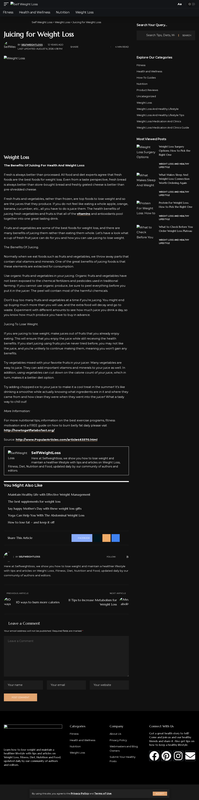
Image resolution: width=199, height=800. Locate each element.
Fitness (141, 65)
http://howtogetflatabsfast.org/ (29, 430)
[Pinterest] (166, 756)
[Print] (100, 47)
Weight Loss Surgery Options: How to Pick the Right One (174, 150)
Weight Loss (144, 102)
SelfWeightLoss (32, 44)
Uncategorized (146, 96)
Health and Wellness (149, 71)
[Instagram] (178, 756)
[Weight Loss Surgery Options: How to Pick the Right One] (146, 152)
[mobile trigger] (7, 4)
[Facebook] (123, 557)
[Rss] (127, 557)
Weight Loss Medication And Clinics (159, 121)
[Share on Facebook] (82, 47)
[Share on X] (88, 47)
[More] (106, 47)
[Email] (94, 47)
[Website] (118, 557)
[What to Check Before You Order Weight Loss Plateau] (146, 232)
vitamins (83, 214)
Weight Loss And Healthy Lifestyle (158, 108)
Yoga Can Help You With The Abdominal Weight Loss (46, 515)
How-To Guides (146, 77)
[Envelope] (190, 756)
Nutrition (142, 83)
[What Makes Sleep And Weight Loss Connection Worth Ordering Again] (146, 180)
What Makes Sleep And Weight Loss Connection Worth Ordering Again (174, 179)
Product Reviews (147, 90)
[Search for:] (160, 35)
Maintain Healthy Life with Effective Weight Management (49, 494)
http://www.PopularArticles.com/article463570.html (56, 439)
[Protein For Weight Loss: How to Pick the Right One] (146, 208)
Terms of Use (103, 793)
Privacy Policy (80, 793)
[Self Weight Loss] (24, 4)
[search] (173, 4)
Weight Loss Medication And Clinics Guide (163, 127)
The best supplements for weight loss (34, 501)
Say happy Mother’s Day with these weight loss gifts (44, 508)
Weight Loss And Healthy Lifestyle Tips (160, 115)
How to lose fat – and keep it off (31, 522)
